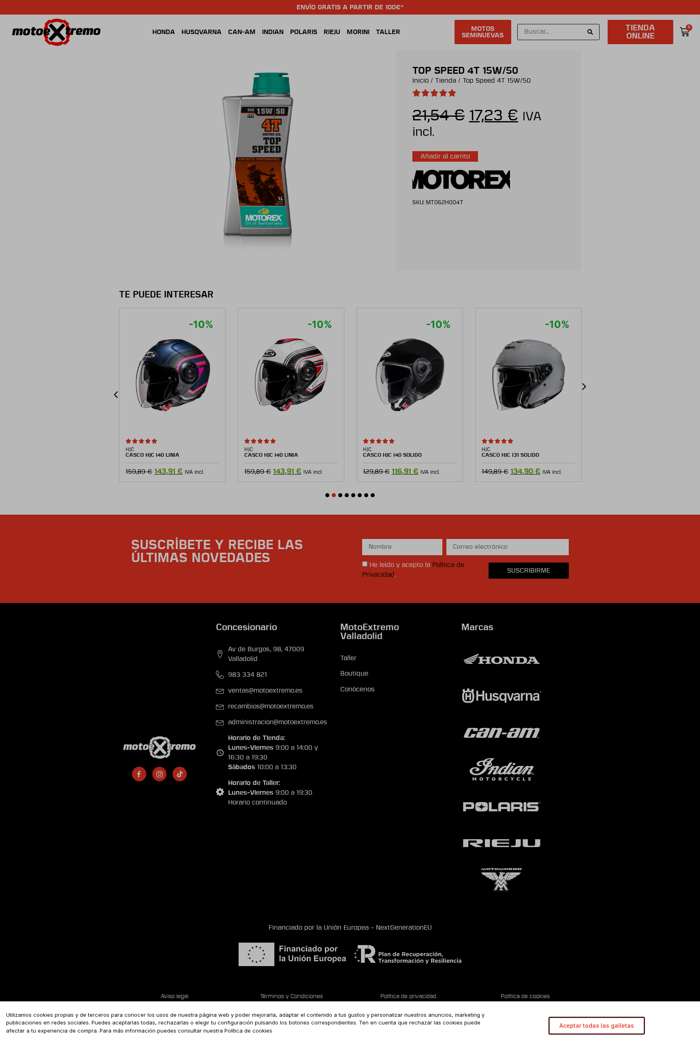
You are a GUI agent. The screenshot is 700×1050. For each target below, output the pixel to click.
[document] (350, 525)
